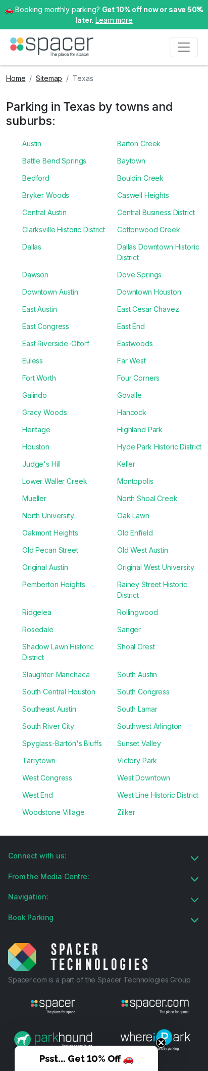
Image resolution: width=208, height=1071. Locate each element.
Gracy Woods (44, 412)
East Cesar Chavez (148, 309)
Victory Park (137, 760)
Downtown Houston (149, 291)
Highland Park (140, 429)
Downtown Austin (50, 291)
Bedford (35, 178)
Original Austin (45, 567)
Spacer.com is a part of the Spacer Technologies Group (99, 979)
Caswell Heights (143, 195)
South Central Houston (58, 691)
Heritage (36, 429)
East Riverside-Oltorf (55, 343)
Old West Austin (142, 550)
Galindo (34, 395)
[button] (86, 1058)
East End (131, 326)
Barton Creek (139, 143)
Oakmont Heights (50, 532)
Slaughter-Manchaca (55, 674)
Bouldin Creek (140, 178)
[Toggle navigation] (184, 47)
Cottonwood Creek (148, 229)
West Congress (47, 777)
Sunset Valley (139, 743)
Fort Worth (39, 378)
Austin (31, 143)
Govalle (129, 395)
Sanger (129, 629)
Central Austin (44, 212)
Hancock (131, 412)
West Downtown (143, 777)
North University (48, 515)
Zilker (126, 812)
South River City (48, 726)
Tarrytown (39, 760)
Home (15, 78)
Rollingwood (137, 612)
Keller (126, 464)
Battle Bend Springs (54, 160)
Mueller (34, 498)
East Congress (45, 326)
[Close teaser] (161, 1043)
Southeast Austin (49, 709)
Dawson (35, 274)
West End (37, 795)
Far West (131, 360)
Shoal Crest (135, 646)
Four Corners (138, 378)
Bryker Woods (45, 195)
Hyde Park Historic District (159, 446)
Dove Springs (139, 274)
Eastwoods (135, 343)
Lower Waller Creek (54, 481)
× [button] (198, 8)
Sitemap (49, 78)
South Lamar (137, 709)
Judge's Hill (41, 464)
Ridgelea (36, 612)
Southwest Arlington (149, 726)
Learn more (114, 20)
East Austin (39, 309)
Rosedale (38, 629)
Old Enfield (134, 532)
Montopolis (135, 481)
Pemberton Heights (53, 584)
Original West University (155, 567)
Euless (32, 360)
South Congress (143, 691)
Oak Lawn (133, 515)
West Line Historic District (157, 795)
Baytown (131, 160)
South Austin (137, 674)
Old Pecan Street (50, 550)
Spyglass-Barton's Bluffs (62, 743)
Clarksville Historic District (63, 229)
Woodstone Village (53, 812)
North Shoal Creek (147, 498)
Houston (35, 446)
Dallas (31, 246)
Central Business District (156, 212)
